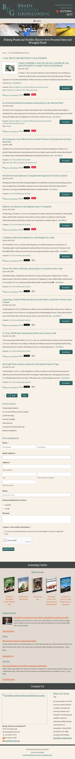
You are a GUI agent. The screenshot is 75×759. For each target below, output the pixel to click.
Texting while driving (31, 90)
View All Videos (8, 631)
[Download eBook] (9, 593)
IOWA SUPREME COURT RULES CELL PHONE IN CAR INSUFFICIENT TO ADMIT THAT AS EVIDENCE (44, 64)
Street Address (7, 470)
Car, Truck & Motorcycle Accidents (15, 411)
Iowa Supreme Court (19, 90)
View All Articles (8, 679)
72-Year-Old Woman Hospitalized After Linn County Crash (29, 332)
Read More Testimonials (62, 738)
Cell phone (9, 90)
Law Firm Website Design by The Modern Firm (37, 755)
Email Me (8, 505)
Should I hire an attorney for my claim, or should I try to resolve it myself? (41, 617)
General (45, 87)
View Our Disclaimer (37, 752)
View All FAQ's (7, 656)
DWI (15, 162)
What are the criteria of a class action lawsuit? (19, 640)
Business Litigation (15, 87)
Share (21, 95)
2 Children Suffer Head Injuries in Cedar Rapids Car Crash (28, 237)
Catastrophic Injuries (10, 408)
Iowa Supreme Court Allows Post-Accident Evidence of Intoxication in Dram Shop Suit (36, 140)
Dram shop (9, 162)
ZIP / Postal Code (8, 485)
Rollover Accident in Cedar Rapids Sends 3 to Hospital (26, 206)
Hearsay (8, 126)
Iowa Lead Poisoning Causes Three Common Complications (24, 665)
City (4, 478)
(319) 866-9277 (66, 12)
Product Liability (8, 419)
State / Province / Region (46, 478)
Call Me (7, 508)
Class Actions (47, 121)
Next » (14, 395)
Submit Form (8, 549)
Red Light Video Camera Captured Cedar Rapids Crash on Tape (30, 363)
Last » (25, 395)
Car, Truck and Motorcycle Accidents (32, 87)
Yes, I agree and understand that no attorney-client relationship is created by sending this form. (33, 532)
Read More (17, 82)
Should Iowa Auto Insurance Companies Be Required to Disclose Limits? (34, 175)
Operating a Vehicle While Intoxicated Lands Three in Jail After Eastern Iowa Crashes (37, 300)
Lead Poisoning (8, 415)
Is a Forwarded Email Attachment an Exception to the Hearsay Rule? (32, 102)
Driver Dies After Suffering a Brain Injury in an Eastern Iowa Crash (32, 268)
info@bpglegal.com (12, 740)
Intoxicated (20, 162)
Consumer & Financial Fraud (10, 123)
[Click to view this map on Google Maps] (25, 708)
